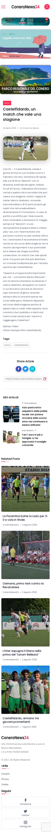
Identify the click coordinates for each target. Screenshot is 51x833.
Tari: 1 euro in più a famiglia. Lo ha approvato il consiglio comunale (34, 440)
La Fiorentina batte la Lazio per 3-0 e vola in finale (25, 518)
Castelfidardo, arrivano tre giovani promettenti (21, 720)
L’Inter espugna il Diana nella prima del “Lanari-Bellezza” (22, 652)
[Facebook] (25, 801)
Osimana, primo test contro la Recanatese (23, 585)
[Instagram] (25, 824)
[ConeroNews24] (25, 6)
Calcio (7, 345)
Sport (7, 103)
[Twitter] (25, 813)
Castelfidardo (22, 345)
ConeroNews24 (11, 524)
